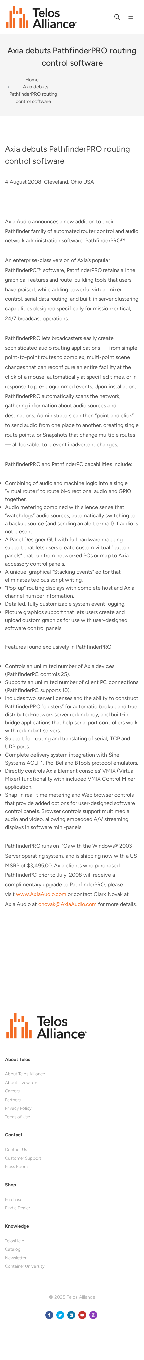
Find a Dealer (17, 1207)
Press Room (16, 1166)
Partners (13, 1099)
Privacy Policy (18, 1108)
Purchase (13, 1199)
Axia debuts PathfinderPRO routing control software (33, 94)
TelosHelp (14, 1240)
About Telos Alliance (25, 1073)
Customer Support (23, 1158)
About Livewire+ (21, 1082)
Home (32, 80)
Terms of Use (17, 1116)
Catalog (13, 1249)
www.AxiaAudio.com (41, 894)
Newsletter (15, 1257)
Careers (12, 1091)
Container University (25, 1266)
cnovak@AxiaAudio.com (67, 904)
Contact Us (16, 1149)
